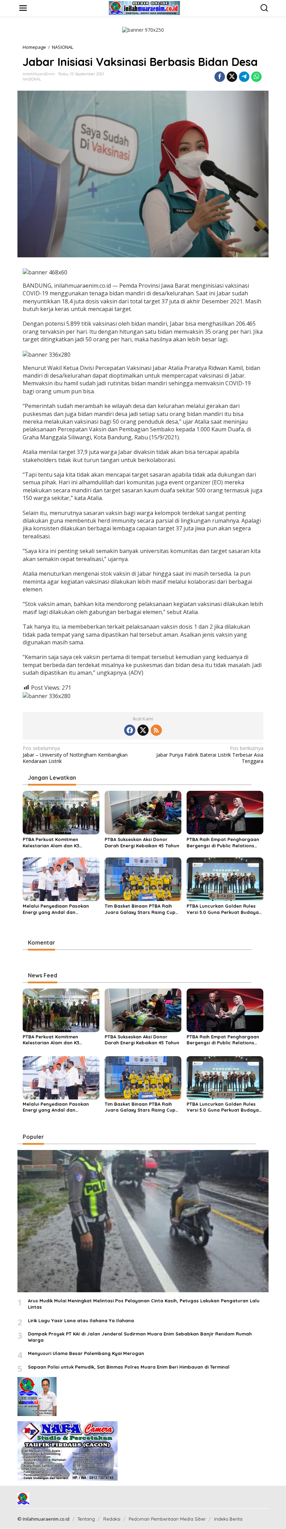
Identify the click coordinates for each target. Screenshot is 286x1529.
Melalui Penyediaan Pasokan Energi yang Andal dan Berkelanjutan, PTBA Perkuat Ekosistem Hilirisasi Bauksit (56, 909)
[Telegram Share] (244, 76)
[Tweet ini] (232, 76)
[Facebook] (129, 730)
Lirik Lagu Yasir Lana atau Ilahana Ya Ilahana (81, 1320)
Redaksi (111, 1519)
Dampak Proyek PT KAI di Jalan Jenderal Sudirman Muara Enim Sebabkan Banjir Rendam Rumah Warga (140, 1337)
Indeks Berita (228, 1519)
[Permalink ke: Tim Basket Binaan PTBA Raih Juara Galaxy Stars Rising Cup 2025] (143, 879)
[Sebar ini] (219, 76)
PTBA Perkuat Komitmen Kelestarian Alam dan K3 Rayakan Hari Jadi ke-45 (51, 843)
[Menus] (23, 8)
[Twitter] (143, 730)
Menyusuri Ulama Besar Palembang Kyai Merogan (86, 1353)
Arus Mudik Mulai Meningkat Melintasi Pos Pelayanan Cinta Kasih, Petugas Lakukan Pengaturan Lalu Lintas (143, 1304)
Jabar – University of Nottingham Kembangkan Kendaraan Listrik (75, 754)
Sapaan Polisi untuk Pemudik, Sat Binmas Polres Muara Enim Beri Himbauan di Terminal (128, 1367)
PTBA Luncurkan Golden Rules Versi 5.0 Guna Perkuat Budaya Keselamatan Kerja (223, 909)
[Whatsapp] (256, 76)
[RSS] (156, 730)
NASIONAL (32, 79)
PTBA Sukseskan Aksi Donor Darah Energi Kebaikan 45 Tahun (142, 842)
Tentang (86, 1519)
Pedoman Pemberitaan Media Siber (167, 1519)
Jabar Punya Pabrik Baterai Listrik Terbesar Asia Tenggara (209, 754)
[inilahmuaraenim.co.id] (144, 7)
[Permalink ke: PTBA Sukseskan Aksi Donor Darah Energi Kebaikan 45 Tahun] (143, 812)
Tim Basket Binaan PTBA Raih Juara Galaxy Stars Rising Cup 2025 (140, 909)
